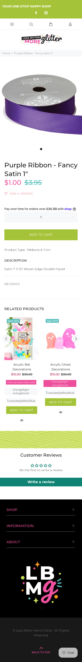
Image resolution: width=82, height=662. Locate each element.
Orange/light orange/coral (21, 391)
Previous (6, 338)
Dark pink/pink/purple (21, 382)
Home (6, 53)
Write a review (41, 482)
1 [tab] (41, 149)
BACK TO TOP (41, 652)
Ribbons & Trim (39, 250)
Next (76, 338)
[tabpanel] (41, 104)
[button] (18, 193)
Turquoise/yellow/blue (21, 400)
